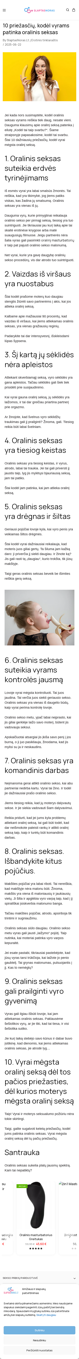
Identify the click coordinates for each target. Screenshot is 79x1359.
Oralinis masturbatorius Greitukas (35, 1237)
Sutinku (39, 1330)
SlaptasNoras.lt (18, 40)
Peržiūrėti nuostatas (39, 1350)
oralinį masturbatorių (57, 240)
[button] (9, 1236)
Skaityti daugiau (46, 1315)
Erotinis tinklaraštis (44, 40)
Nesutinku (39, 1340)
